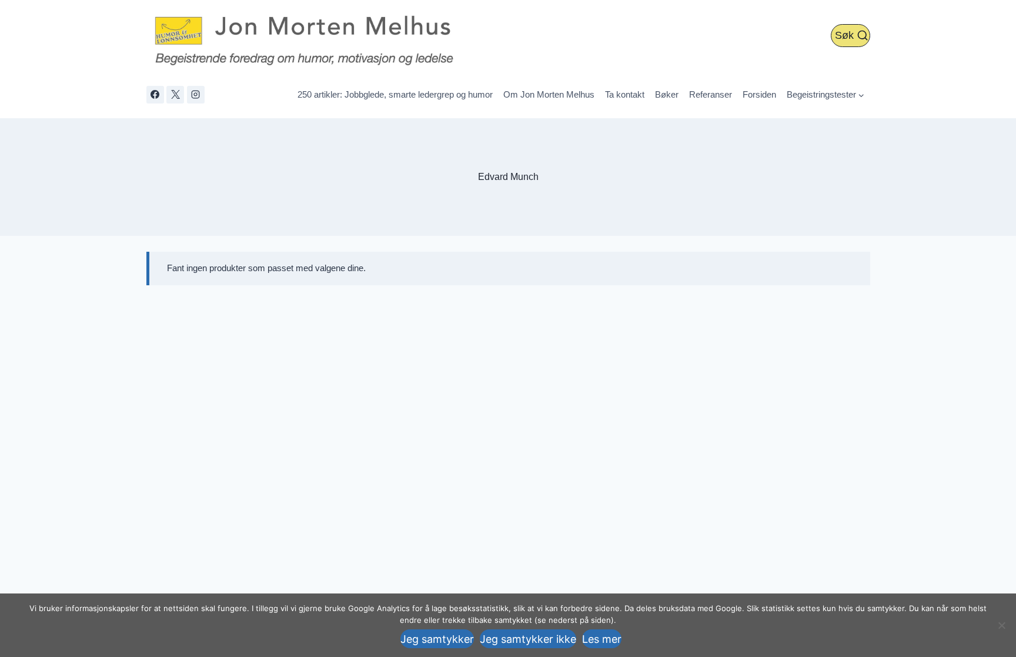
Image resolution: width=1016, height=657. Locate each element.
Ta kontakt (624, 94)
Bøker (667, 94)
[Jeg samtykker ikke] (1001, 625)
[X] (175, 95)
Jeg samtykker (437, 639)
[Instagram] (196, 95)
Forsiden (759, 94)
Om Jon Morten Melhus (548, 94)
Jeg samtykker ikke (528, 639)
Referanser (710, 94)
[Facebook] (155, 95)
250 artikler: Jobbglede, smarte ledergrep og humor (395, 94)
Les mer (601, 639)
